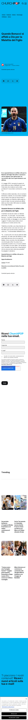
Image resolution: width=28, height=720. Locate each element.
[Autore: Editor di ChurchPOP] (2, 65)
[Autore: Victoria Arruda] (4, 508)
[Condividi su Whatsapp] (8, 81)
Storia (9, 16)
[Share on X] (12, 81)
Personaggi (19, 14)
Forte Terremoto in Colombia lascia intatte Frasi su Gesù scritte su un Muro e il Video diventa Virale (19, 527)
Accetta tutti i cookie (14, 717)
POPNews (4, 16)
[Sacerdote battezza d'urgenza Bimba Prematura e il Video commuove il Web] (7, 502)
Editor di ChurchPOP (9, 64)
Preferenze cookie (14, 709)
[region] (14, 708)
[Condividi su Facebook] (3, 81)
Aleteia (3, 262)
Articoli (3, 14)
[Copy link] (17, 81)
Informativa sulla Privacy (6, 364)
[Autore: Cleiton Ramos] (4, 553)
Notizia (13, 14)
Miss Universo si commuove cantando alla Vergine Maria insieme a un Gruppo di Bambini (19, 572)
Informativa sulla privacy (8, 706)
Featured (9, 14)
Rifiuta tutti (14, 713)
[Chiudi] (26, 698)
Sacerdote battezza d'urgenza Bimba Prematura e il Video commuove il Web (7, 527)
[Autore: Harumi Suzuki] (17, 508)
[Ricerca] (23, 3)
